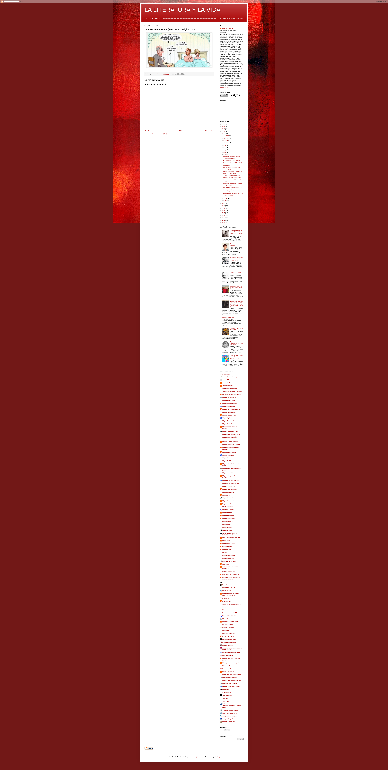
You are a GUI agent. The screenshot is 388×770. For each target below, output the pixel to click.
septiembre (227, 143)
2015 (223, 213)
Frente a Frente (226, 601)
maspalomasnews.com (229, 642)
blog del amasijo (227, 504)
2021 (223, 131)
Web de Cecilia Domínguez (230, 710)
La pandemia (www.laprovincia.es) (232, 171)
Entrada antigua (209, 131)
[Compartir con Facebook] (182, 74)
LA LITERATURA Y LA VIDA (182, 9)
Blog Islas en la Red (228, 515)
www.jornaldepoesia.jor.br (229, 716)
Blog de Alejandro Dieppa (229, 403)
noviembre (227, 138)
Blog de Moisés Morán (228, 473)
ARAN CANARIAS (227, 386)
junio (225, 147)
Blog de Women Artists (229, 501)
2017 (223, 208)
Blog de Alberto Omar (228, 400)
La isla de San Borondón (229, 616)
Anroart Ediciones (227, 380)
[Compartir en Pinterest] (184, 74)
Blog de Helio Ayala (228, 455)
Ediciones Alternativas (228, 555)
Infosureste (225, 610)
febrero (226, 198)
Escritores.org (226, 590)
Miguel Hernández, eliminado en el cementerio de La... (233, 194)
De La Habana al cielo (228, 543)
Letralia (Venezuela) (228, 627)
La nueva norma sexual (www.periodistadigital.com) (231, 174)
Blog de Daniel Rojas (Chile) (230, 431)
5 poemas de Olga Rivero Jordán (232, 177)
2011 (223, 222)
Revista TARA (226, 689)
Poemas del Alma (227, 669)
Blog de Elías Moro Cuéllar (230, 441)
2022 (223, 129)
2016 (223, 210)
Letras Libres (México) (228, 633)
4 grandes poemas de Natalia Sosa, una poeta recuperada (236, 343)
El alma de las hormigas (229, 561)
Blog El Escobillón (227, 507)
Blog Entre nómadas (228, 509)
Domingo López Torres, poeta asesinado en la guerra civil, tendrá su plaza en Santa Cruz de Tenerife (236, 304)
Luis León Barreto (227, 28)
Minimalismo (226, 165)
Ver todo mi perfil (224, 87)
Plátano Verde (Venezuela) (229, 666)
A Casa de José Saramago (230, 377)
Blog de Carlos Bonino (228, 424)
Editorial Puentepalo (228, 558)
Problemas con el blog (228, 317)
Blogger (219, 757)
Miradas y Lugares (227, 645)
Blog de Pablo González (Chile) (231, 480)
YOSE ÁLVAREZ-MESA (229, 722)
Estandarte (225, 598)
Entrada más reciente (151, 131)
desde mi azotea (227, 546)
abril (225, 152)
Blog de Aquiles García (229, 418)
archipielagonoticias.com (229, 388)
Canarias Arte (226, 524)
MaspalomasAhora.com (229, 639)
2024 (223, 124)
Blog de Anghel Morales (229, 415)
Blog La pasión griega (228, 518)
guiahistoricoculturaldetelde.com (231, 604)
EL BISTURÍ (225, 564)
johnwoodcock (201, 757)
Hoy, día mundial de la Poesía (231, 160)
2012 (223, 220)
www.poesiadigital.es (228, 719)
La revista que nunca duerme (230, 621)
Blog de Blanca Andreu (229, 421)
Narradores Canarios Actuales (231, 652)
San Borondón (226, 692)
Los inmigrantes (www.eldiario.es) (232, 187)
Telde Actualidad (227, 695)
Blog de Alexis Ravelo (228, 406)
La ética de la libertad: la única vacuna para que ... (231, 157)
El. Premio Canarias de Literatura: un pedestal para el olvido (236, 259)
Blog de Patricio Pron (228, 486)
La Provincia (226, 618)
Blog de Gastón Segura (229, 452)
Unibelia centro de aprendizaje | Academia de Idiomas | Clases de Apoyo (231, 705)
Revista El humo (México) (229, 683)
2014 (223, 215)
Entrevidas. (225, 585)
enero (225, 200)
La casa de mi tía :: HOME (229, 613)
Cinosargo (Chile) (227, 530)
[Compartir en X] (180, 74)
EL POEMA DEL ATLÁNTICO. (230, 574)
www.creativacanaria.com (229, 713)
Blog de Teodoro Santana (229, 498)
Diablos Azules (226, 549)
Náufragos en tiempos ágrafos (231, 663)
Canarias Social (226, 527)
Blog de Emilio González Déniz (231, 444)
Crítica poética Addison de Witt (231, 537)
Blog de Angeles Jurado (229, 412)
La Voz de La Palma (228, 624)
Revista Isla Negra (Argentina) (231, 686)
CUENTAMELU (226, 540)
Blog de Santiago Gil (228, 492)
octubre (226, 140)
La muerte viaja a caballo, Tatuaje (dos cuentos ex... (232, 184)
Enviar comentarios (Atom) (159, 134)
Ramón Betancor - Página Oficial (231, 674)
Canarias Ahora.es (227, 521)
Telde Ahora (225, 698)
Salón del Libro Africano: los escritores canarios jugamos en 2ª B (237, 357)
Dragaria (224, 552)
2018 (223, 206)
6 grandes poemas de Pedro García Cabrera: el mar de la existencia (236, 232)
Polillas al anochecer (228, 672)
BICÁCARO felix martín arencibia (231, 394)
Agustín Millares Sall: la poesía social (236, 273)
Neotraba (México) (227, 655)
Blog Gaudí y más (227, 512)
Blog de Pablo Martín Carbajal (230, 483)
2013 (223, 217)
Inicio (180, 131)
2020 (223, 133)
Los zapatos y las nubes (229, 636)
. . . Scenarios (226, 374)
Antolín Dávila (226, 383)
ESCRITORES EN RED (228, 588)
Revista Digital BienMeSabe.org (231, 680)
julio (225, 145)
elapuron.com (226, 582)
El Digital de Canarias (228, 571)
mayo (225, 150)
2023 (223, 126)
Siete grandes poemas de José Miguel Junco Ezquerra (236, 287)
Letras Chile (225, 630)
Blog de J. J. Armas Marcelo (230, 458)
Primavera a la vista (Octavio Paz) (232, 163)
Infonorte (225, 607)
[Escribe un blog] (178, 74)
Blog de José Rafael (228, 461)
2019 (223, 203)
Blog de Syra (226, 495)
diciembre (226, 135)
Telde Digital (225, 701)
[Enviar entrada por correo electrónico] (173, 74)
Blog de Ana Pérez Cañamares (231, 409)
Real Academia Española (229, 677)
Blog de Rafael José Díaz (229, 489)
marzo (225, 154)
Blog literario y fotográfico (229, 397)
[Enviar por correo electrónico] (176, 74)
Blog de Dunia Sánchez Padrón (231, 434)
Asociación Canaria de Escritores (232, 391)
